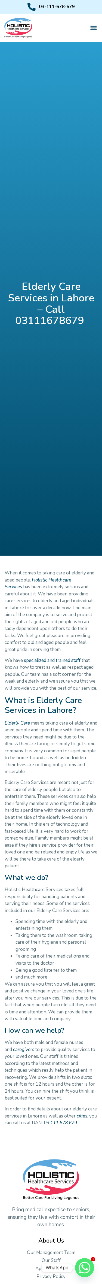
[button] (93, 28)
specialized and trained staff (52, 660)
